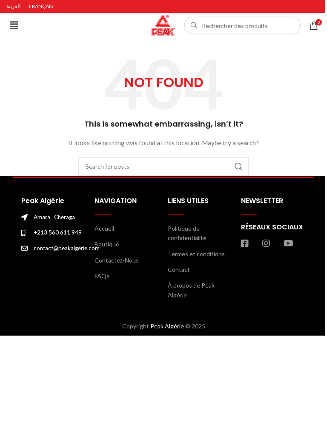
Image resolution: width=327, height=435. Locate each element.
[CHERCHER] (239, 166)
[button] (13, 25)
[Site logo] (163, 24)
